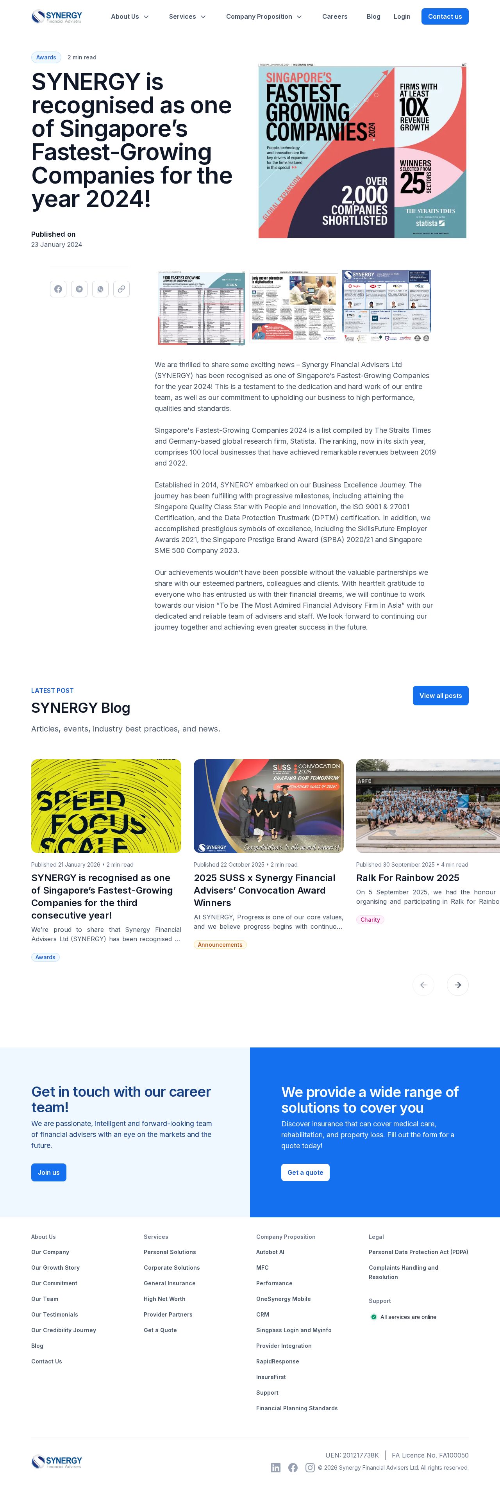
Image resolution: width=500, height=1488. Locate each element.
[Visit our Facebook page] (293, 1467)
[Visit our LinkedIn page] (275, 1467)
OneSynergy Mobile (283, 1298)
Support (267, 1392)
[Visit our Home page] (56, 16)
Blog (373, 16)
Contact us (445, 16)
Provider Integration (284, 1345)
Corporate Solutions (172, 1267)
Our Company (50, 1252)
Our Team (44, 1298)
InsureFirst (271, 1377)
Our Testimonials (54, 1314)
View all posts (441, 695)
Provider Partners (168, 1314)
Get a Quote (160, 1330)
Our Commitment (54, 1283)
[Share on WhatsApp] (100, 289)
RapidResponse (277, 1361)
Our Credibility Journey (63, 1330)
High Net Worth (165, 1298)
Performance (274, 1283)
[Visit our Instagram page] (310, 1467)
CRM (262, 1314)
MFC (262, 1267)
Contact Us (46, 1361)
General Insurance (170, 1283)
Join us (49, 1172)
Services (182, 16)
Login (402, 16)
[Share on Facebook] (58, 289)
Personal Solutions (170, 1252)
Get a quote (305, 1172)
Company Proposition (259, 16)
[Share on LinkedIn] (79, 289)
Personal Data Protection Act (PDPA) (418, 1252)
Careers (335, 16)
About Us (125, 16)
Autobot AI (270, 1252)
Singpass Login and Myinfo (294, 1330)
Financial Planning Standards (297, 1408)
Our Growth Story (55, 1267)
